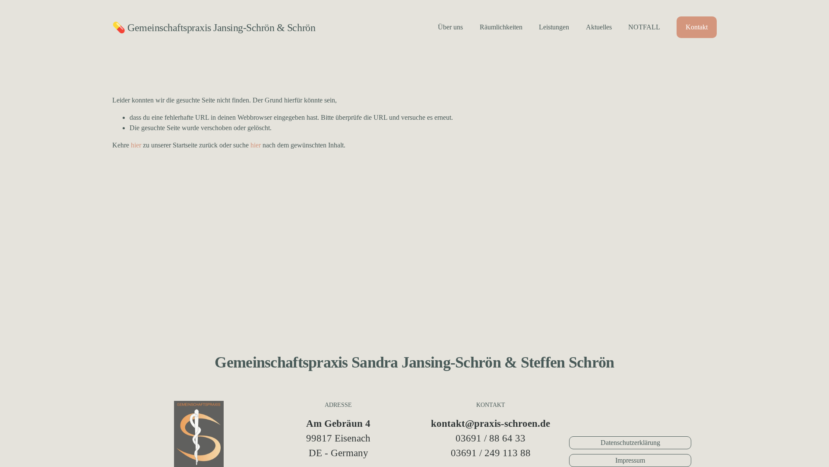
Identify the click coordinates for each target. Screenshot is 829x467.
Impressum (630, 460)
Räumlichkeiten (501, 27)
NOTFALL (644, 27)
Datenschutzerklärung (630, 442)
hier (136, 145)
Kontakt (697, 27)
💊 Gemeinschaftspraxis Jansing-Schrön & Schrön (213, 27)
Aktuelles (599, 27)
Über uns (450, 27)
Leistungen (554, 27)
